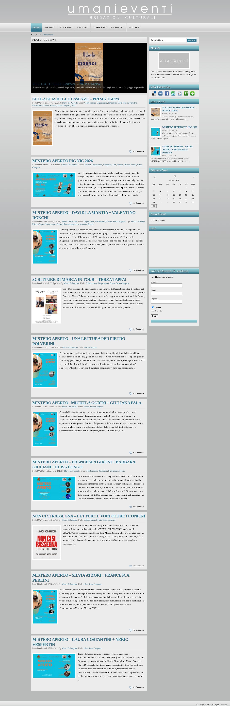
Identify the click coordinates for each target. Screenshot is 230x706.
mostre (120, 165)
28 (180, 202)
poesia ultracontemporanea (68, 224)
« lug (153, 177)
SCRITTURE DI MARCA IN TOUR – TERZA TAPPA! (79, 279)
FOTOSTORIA (66, 27)
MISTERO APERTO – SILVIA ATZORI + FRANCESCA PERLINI (177, 149)
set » (194, 177)
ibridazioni (112, 103)
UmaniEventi (48, 34)
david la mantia (138, 221)
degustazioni (102, 103)
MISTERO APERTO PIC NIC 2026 (62, 160)
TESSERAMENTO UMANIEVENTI (108, 27)
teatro (73, 105)
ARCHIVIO (49, 27)
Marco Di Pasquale (70, 103)
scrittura (53, 105)
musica (126, 103)
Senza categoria (63, 105)
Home (36, 27)
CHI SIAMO (82, 27)
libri (120, 103)
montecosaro (50, 224)
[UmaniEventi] (115, 18)
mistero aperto (38, 224)
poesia (46, 105)
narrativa (133, 103)
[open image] (89, 68)
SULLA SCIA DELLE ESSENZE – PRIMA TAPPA (66, 89)
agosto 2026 (174, 180)
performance (37, 105)
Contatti (134, 27)
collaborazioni (90, 103)
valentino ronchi (86, 224)
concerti (87, 165)
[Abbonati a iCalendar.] (175, 177)
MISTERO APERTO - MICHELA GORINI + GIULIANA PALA (86, 402)
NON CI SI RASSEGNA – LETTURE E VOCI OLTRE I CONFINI (88, 516)
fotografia (107, 165)
